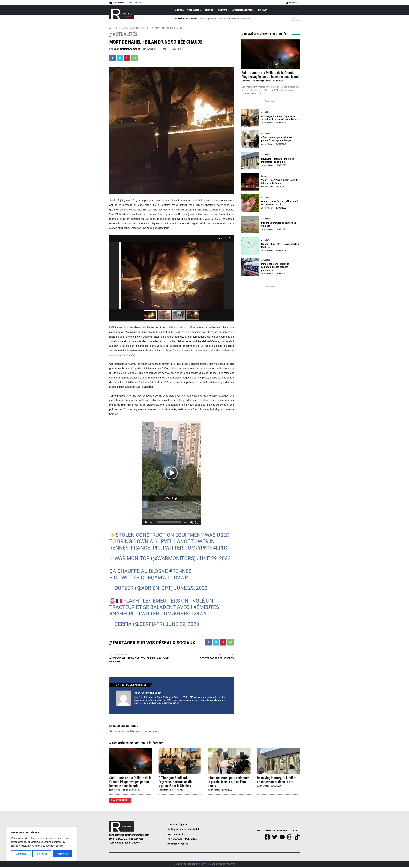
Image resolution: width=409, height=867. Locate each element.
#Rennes (180, 571)
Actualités (124, 28)
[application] (171, 473)
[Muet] (191, 522)
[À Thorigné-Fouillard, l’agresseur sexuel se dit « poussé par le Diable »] (250, 118)
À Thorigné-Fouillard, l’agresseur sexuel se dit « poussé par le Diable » (280, 118)
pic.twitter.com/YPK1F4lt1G (190, 548)
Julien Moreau (267, 123)
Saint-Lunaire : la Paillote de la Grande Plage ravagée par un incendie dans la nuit (270, 75)
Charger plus (119, 800)
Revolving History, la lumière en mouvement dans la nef (277, 160)
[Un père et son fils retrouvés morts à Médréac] (250, 246)
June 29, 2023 (214, 558)
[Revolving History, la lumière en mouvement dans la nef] (250, 160)
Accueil (113, 28)
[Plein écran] (196, 522)
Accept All (63, 853)
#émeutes (206, 607)
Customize (20, 853)
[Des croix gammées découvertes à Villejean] (250, 224)
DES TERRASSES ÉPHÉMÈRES (217, 658)
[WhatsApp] (134, 58)
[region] (41, 844)
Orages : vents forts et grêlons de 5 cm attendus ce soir (279, 203)
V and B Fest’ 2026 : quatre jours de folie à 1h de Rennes (225, 18)
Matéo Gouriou (267, 187)
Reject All (42, 853)
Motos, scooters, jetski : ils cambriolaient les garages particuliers (275, 266)
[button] (295, 10)
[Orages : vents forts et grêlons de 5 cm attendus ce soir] (250, 203)
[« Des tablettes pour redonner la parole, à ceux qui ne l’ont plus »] (250, 139)
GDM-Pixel (206, 863)
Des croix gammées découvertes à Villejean (279, 224)
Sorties (264, 176)
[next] (298, 19)
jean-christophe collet (127, 49)
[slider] (169, 522)
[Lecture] (146, 522)
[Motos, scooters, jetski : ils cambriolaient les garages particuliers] (250, 267)
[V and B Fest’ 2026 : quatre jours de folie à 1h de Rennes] (250, 182)
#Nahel (119, 614)
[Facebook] (112, 58)
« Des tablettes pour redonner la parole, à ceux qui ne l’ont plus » (277, 139)
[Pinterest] (127, 58)
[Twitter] (120, 58)
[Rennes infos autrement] (121, 13)
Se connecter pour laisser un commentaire (133, 731)
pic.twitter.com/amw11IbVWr (148, 577)
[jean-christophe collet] (123, 698)
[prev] (293, 19)
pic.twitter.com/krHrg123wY (168, 614)
